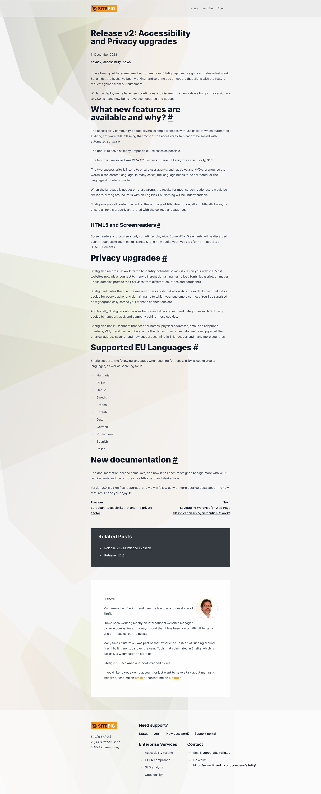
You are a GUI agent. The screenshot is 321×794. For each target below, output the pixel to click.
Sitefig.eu (104, 8)
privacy (96, 62)
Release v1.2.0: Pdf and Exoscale (128, 548)
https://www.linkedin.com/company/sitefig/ (224, 765)
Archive (208, 8)
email (139, 678)
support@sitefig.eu (216, 752)
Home (194, 8)
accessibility (112, 62)
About (221, 8)
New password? (177, 733)
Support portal (205, 733)
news (127, 62)
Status (143, 733)
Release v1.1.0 (114, 555)
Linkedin (175, 678)
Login (157, 733)
